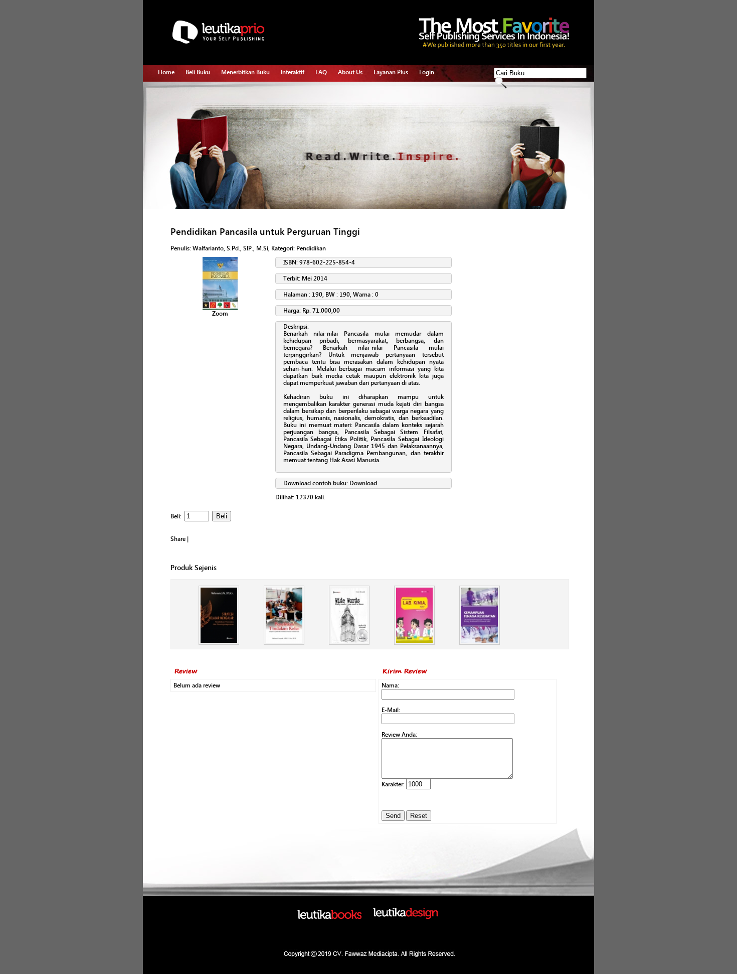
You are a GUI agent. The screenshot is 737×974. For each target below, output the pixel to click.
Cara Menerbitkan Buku (252, 92)
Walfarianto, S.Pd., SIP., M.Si (230, 248)
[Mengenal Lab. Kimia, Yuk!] (414, 642)
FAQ (321, 72)
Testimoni (234, 150)
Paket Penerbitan (243, 115)
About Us (350, 72)
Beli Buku (198, 72)
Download (363, 483)
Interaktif (292, 72)
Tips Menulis (297, 92)
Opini (288, 115)
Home (166, 72)
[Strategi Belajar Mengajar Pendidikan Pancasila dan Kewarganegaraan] (219, 642)
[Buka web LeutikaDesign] (405, 916)
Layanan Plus (391, 72)
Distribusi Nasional (246, 162)
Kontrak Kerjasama (245, 104)
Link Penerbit (238, 139)
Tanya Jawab (298, 104)
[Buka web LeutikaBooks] (329, 916)
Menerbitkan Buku (245, 72)
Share (178, 538)
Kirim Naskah (238, 127)
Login (426, 72)
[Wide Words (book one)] (349, 642)
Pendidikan (311, 248)
